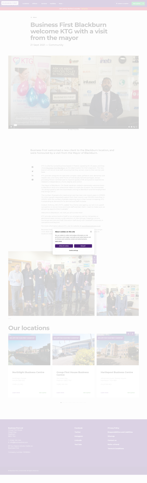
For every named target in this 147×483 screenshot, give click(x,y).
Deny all (83, 246)
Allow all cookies (64, 246)
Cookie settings (73, 250)
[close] (91, 231)
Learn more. (58, 241)
